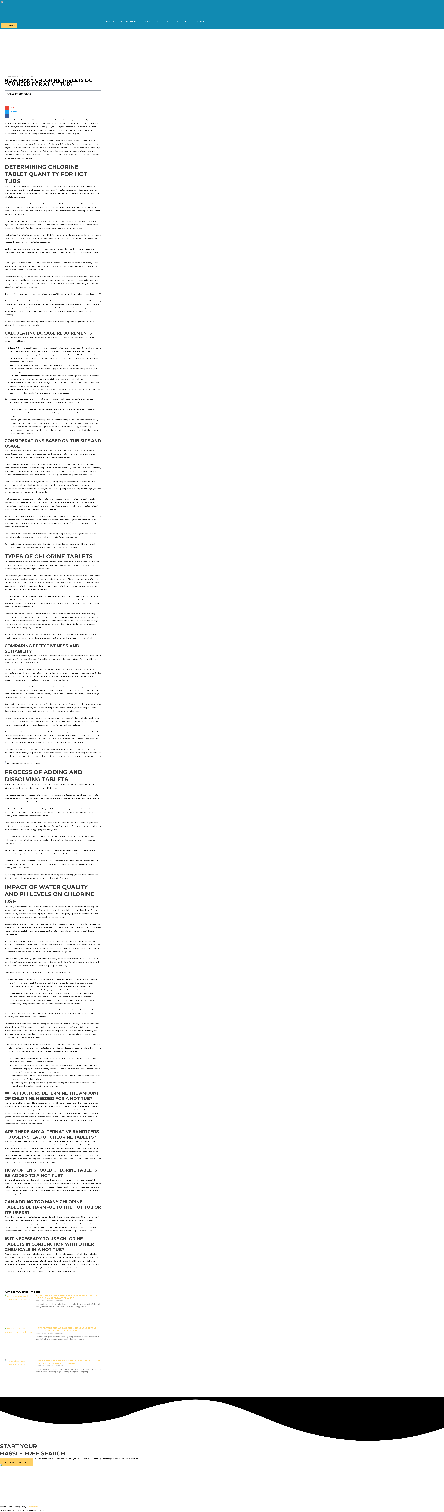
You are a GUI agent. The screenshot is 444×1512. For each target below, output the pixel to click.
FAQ (185, 21)
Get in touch (199, 21)
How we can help (152, 21)
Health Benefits (171, 21)
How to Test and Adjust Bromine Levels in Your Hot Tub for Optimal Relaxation (66, 1329)
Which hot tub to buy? (129, 21)
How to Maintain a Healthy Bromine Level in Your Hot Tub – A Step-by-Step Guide (67, 1296)
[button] (98, 94)
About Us (110, 21)
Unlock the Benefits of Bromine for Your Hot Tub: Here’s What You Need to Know (68, 1362)
